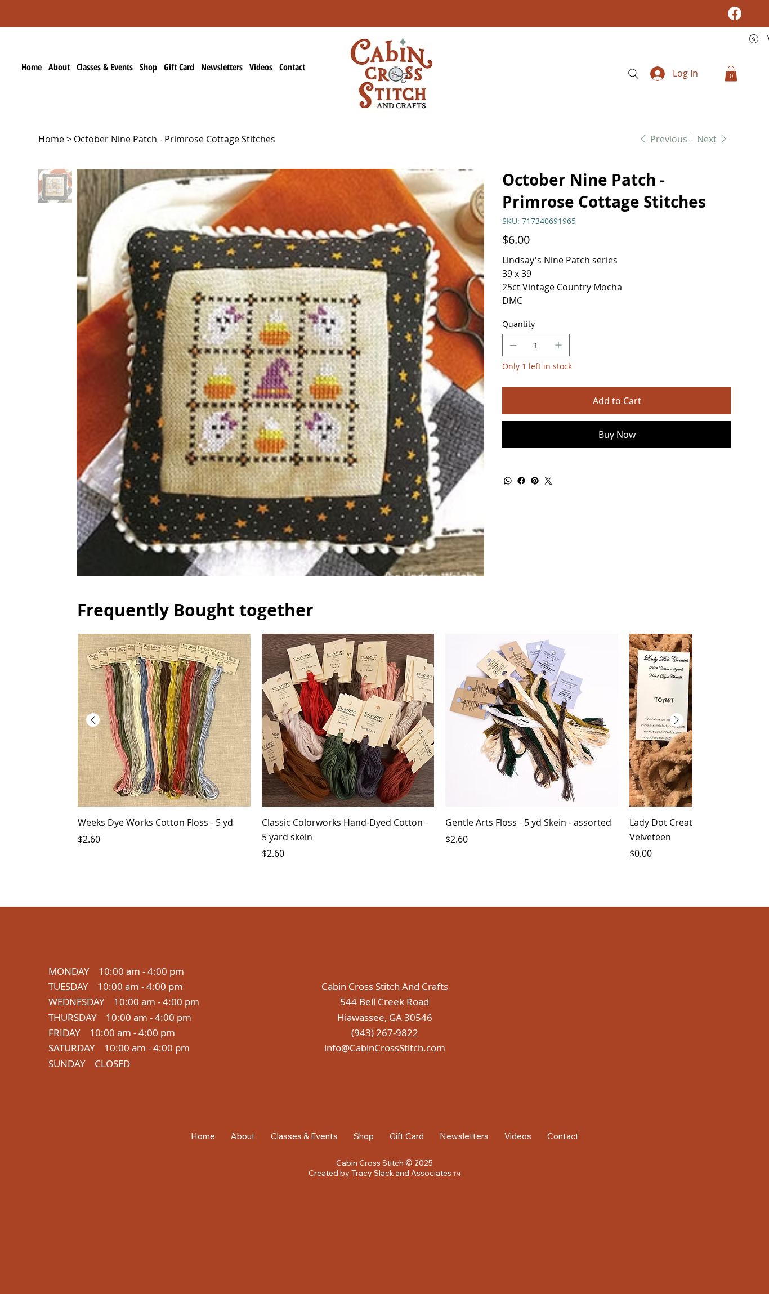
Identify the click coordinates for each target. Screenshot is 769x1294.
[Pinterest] (534, 480)
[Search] (633, 74)
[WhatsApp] (507, 480)
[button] (731, 73)
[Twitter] (548, 480)
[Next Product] (676, 720)
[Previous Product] (93, 720)
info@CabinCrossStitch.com (384, 1047)
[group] (384, 747)
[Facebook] (734, 13)
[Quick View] (164, 720)
